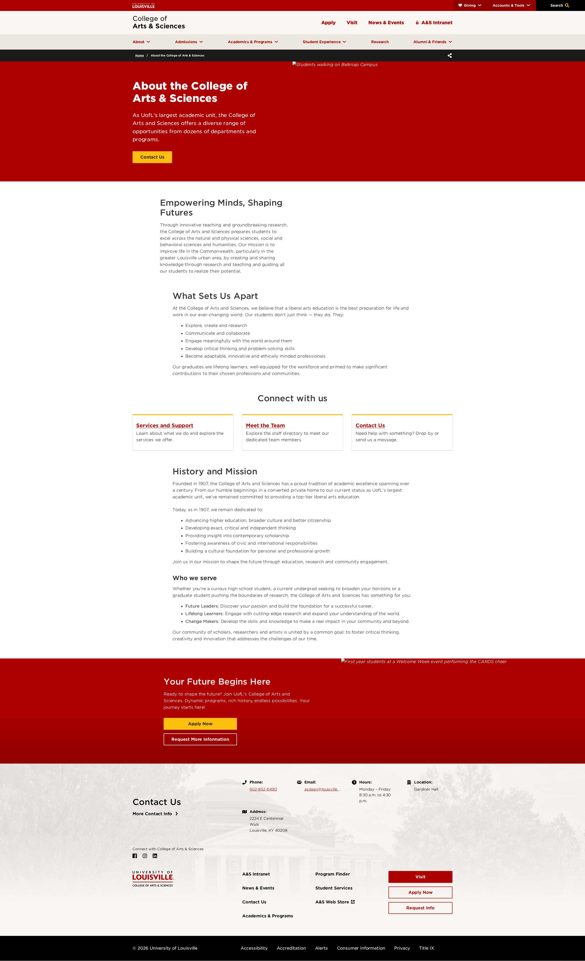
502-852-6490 (263, 789)
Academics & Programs (267, 915)
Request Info (420, 907)
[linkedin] (155, 856)
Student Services (333, 888)
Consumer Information (361, 948)
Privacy (402, 948)
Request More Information (200, 739)
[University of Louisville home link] (144, 5)
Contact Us (152, 157)
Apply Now (200, 723)
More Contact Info (153, 813)
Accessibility (254, 948)
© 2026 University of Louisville (165, 948)
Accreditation (291, 948)
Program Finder (332, 874)
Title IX (426, 948)
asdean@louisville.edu (323, 789)
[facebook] (135, 856)
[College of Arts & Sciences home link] (153, 878)
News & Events (258, 888)
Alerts (321, 948)
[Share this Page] (448, 55)
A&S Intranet (256, 874)
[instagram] (145, 856)
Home (139, 55)
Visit (420, 876)
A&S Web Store (332, 902)
